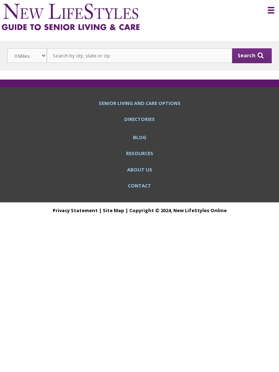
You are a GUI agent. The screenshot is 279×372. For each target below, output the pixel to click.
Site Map (113, 210)
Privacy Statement (75, 210)
